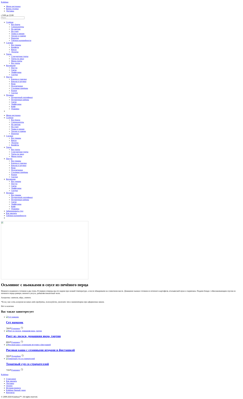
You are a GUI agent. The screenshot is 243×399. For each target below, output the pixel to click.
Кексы (14, 49)
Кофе (13, 106)
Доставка (10, 11)
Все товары (16, 45)
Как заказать (11, 213)
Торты (9, 54)
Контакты (10, 392)
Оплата (9, 386)
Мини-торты (16, 61)
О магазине (11, 379)
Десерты (14, 52)
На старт (15, 31)
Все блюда (15, 24)
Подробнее (16, 356)
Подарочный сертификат (22, 97)
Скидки (14, 75)
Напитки (15, 38)
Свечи (14, 70)
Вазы (13, 84)
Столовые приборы (19, 88)
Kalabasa (4, 2)
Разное (14, 90)
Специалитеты (17, 27)
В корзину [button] (15, 328)
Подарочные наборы (20, 100)
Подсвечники (17, 86)
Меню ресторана (13, 6)
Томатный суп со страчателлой (27, 364)
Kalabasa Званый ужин (16, 390)
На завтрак (16, 29)
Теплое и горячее (18, 36)
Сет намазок (14, 322)
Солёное (9, 22)
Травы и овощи (17, 34)
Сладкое (9, 43)
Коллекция (10, 65)
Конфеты (15, 47)
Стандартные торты (19, 56)
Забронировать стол (14, 211)
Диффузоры (16, 72)
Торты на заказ (17, 59)
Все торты (15, 63)
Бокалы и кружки (18, 81)
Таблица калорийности (21, 40)
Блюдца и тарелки (19, 79)
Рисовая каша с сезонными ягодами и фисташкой (40, 350)
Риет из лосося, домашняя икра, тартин (33, 336)
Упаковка (15, 109)
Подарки (10, 95)
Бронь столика (12, 9)
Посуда (14, 68)
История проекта (13, 388)
